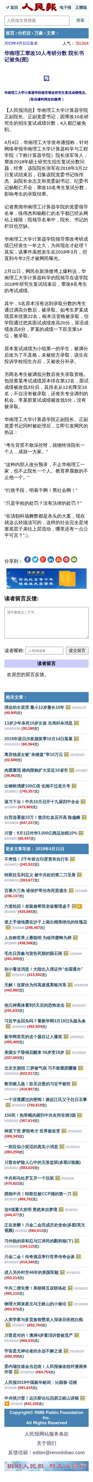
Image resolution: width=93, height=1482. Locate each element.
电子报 (65, 7)
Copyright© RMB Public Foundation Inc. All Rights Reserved (46, 1417)
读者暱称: (14, 650)
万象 (38, 33)
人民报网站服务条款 (47, 1434)
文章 (51, 33)
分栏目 (24, 33)
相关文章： (17, 697)
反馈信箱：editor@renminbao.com (46, 1452)
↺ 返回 (12, 7)
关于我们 (46, 1443)
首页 (10, 33)
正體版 (81, 7)
